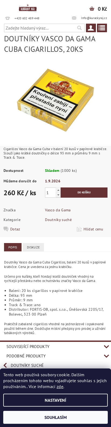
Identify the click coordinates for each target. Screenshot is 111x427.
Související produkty (27, 346)
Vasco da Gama (58, 210)
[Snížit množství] (58, 194)
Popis (12, 247)
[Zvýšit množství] (58, 190)
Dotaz (15, 229)
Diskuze (33, 247)
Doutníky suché (58, 219)
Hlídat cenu (93, 229)
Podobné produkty (26, 356)
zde (60, 386)
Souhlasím (55, 417)
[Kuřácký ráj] (27, 7)
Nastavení (55, 400)
